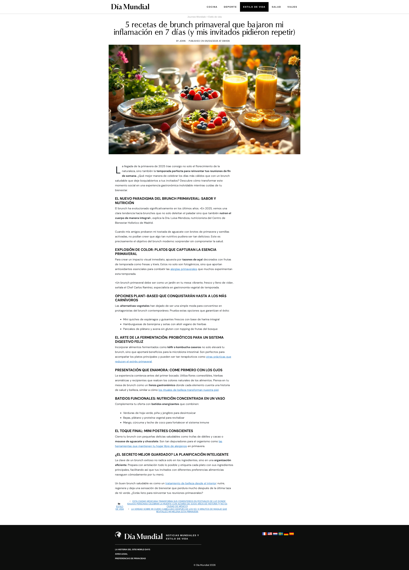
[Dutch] (275, 535)
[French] (264, 535)
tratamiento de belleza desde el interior (190, 483)
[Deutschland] (286, 535)
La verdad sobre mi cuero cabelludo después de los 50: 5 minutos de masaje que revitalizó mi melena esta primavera (179, 510)
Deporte (230, 7)
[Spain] (291, 535)
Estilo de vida (254, 7)
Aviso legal (121, 554)
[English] (269, 535)
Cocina (212, 7)
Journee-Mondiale (196, 16)
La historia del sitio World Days (132, 549)
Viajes (292, 7)
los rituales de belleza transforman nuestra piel (188, 390)
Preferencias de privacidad (130, 558)
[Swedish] (280, 535)
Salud (276, 7)
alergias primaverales (183, 269)
